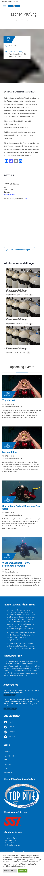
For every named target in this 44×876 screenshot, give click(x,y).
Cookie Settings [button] (9, 871)
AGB (5, 760)
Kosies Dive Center (11, 572)
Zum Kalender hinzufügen (20, 249)
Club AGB (7, 764)
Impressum (8, 773)
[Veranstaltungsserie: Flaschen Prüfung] (31, 295)
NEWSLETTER (9, 756)
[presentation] (23, 278)
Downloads (8, 752)
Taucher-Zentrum (15, 52)
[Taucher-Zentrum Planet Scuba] (14, 6)
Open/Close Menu (4, 6)
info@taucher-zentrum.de (13, 845)
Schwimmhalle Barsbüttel (13, 407)
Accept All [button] (22, 871)
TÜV (25, 198)
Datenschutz (8, 768)
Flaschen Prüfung (9, 194)
